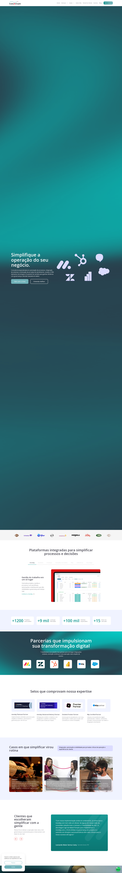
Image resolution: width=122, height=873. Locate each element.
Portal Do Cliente (87, 3)
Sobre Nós (78, 3)
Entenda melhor (39, 281)
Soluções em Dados (61, 563)
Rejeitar (13, 862)
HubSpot (49, 563)
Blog (100, 3)
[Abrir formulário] (118, 869)
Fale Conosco (108, 3)
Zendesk (40, 563)
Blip (72, 563)
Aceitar (13, 867)
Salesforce (80, 563)
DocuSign (89, 563)
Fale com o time (19, 281)
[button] (16, 839)
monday (32, 563)
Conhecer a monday (27, 594)
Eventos (95, 3)
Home (58, 3)
